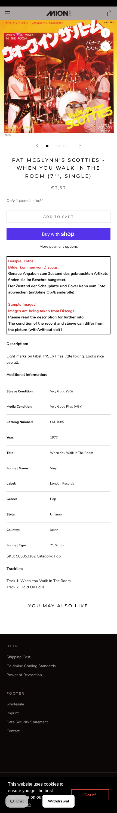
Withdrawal (58, 801)
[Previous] (37, 145)
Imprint (13, 713)
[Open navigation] (7, 13)
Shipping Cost (18, 657)
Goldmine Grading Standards (31, 666)
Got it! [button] (90, 795)
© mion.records (58, 755)
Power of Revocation (24, 675)
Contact (13, 731)
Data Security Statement (27, 722)
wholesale (15, 704)
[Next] (80, 145)
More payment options (58, 246)
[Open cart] (109, 13)
